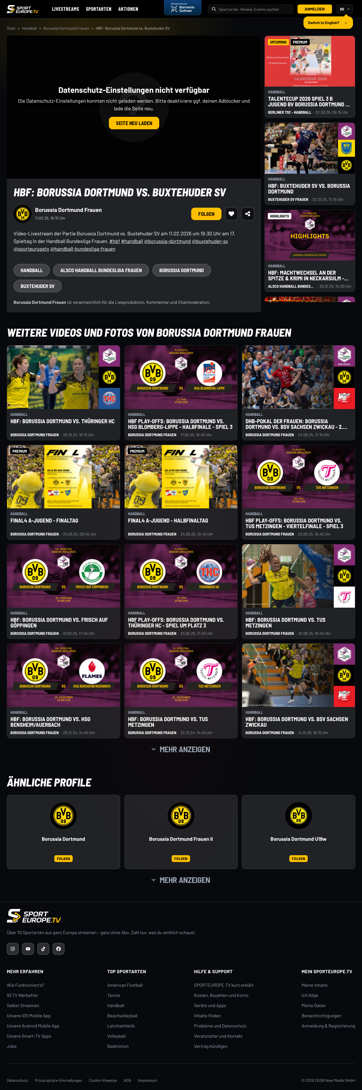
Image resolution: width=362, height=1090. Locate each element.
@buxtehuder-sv (210, 241)
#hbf (114, 241)
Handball (29, 28)
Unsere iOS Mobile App (29, 1015)
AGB (127, 1080)
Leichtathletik (121, 1026)
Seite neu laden (134, 123)
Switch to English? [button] (323, 20)
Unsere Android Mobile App (33, 1026)
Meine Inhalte (314, 985)
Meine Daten (313, 1005)
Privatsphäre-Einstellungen (58, 1080)
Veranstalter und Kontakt (218, 1036)
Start (11, 28)
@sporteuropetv (31, 249)
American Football (125, 985)
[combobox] (254, 9)
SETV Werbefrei (22, 995)
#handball (132, 241)
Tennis (113, 995)
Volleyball (116, 1036)
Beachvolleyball (122, 1015)
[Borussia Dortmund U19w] (298, 815)
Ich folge (309, 995)
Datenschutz (17, 1080)
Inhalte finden (207, 1015)
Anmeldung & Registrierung (328, 1026)
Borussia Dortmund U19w (299, 839)
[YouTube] (28, 949)
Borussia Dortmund (63, 839)
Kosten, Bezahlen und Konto (221, 995)
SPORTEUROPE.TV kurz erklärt (224, 985)
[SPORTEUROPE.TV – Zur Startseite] (22, 9)
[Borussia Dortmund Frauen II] (181, 815)
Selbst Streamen (23, 1005)
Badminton (118, 1046)
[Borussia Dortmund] (63, 815)
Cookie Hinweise (103, 1080)
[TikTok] (43, 949)
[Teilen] (247, 213)
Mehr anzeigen (185, 749)
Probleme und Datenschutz (220, 1026)
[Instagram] (13, 949)
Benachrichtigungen (321, 1015)
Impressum (147, 1080)
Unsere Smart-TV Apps (29, 1036)
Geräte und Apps (210, 1005)
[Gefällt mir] (231, 213)
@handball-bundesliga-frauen (82, 249)
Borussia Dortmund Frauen (66, 28)
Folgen (206, 214)
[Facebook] (58, 949)
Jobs (11, 1046)
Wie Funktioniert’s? (25, 985)
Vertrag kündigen (210, 1046)
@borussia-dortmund (167, 241)
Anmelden (315, 9)
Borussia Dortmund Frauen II (181, 839)
